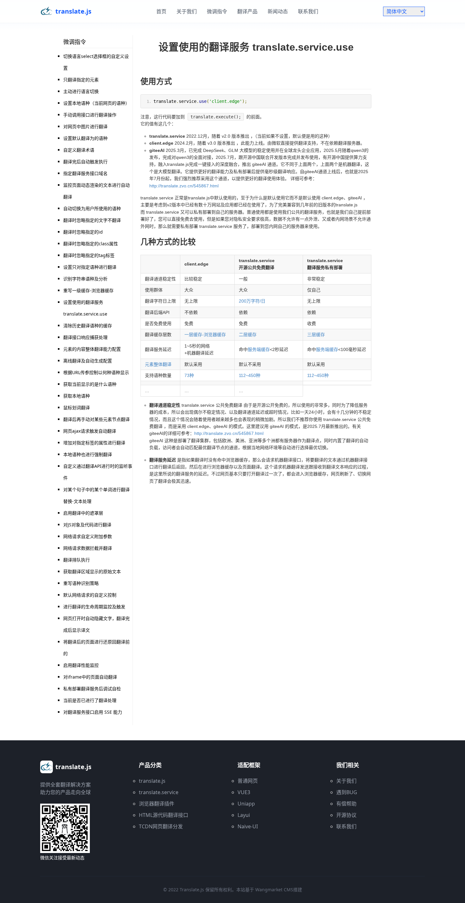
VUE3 (244, 792)
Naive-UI (248, 826)
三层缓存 (316, 334)
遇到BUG (346, 792)
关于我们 (187, 11)
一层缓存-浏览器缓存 (205, 334)
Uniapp (246, 803)
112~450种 (249, 375)
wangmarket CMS (274, 890)
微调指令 (217, 11)
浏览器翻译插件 (156, 803)
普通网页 (248, 780)
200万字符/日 (252, 301)
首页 (161, 11)
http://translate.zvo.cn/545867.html (184, 185)
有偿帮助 (346, 803)
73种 (189, 375)
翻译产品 (247, 11)
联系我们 (308, 11)
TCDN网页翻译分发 (161, 826)
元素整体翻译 (158, 364)
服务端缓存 (259, 349)
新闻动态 (278, 11)
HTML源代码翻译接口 (163, 815)
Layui (244, 815)
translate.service (158, 792)
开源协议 (346, 815)
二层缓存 (248, 334)
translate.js (152, 780)
